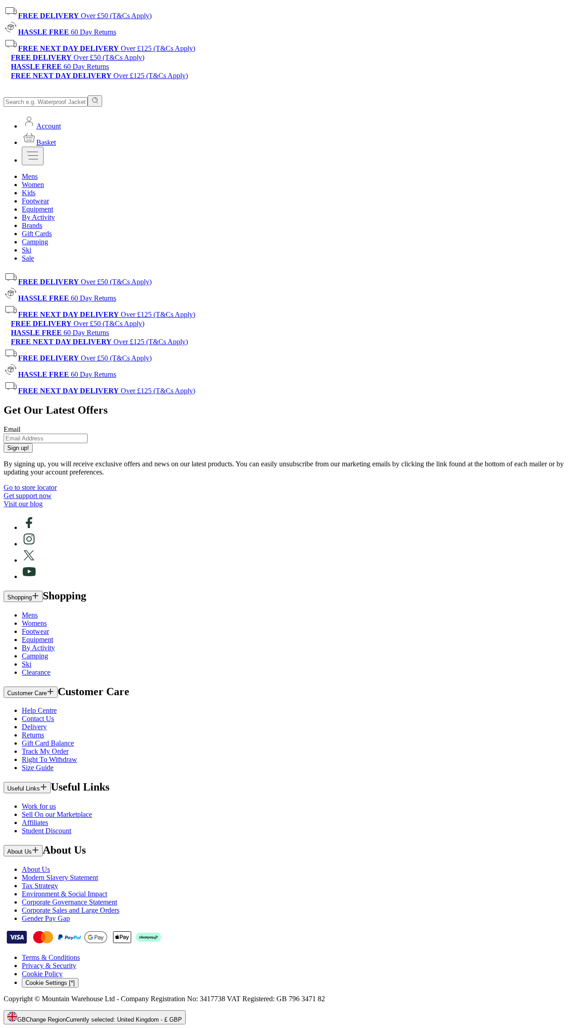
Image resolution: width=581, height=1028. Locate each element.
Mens (30, 615)
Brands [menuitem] (32, 225)
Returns (33, 735)
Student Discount (46, 831)
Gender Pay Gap (46, 918)
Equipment (37, 639)
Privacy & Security (49, 965)
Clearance (36, 672)
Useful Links (23, 788)
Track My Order (45, 751)
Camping (35, 656)
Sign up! (18, 448)
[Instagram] (29, 544)
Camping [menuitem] (35, 242)
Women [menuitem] (33, 184)
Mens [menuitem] (30, 176)
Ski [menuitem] (26, 250)
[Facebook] (29, 527)
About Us (19, 851)
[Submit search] (95, 101)
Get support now (28, 495)
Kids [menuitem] (28, 193)
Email (12, 429)
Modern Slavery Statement (60, 877)
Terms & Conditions (51, 957)
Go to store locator (30, 487)
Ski (26, 664)
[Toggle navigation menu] (33, 156)
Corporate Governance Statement (69, 902)
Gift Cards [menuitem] (37, 233)
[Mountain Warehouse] (45, 91)
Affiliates (35, 822)
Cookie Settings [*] (50, 982)
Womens (34, 623)
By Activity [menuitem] (38, 217)
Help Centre (39, 710)
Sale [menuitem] (28, 258)
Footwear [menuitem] (35, 201)
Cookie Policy (42, 974)
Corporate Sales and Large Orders (70, 910)
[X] (29, 560)
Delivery (34, 727)
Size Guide (38, 767)
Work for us (39, 806)
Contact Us (38, 718)
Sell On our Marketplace (57, 814)
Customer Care (27, 693)
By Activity (38, 648)
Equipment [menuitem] (37, 209)
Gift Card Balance (48, 743)
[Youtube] (29, 576)
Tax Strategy (40, 886)
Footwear (35, 631)
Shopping (19, 597)
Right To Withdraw (49, 759)
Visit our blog (23, 504)
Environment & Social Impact (64, 894)
